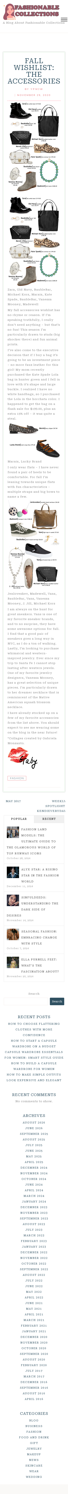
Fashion (17, 778)
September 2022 (34, 1269)
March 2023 (34, 1235)
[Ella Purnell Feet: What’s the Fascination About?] (13, 962)
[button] (64, 20)
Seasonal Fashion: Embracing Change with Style (39, 937)
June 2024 (34, 1184)
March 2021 (34, 1320)
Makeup (34, 1454)
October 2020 (34, 1348)
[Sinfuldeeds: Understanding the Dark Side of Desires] (13, 900)
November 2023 (34, 1212)
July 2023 (34, 1229)
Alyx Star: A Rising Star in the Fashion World (40, 875)
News (34, 1459)
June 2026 (34, 1128)
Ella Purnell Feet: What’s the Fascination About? (40, 965)
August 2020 (34, 1359)
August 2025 (34, 1139)
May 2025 (34, 1156)
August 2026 (34, 1122)
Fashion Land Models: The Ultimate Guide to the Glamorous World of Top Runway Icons (31, 841)
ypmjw (37, 89)
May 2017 (13, 801)
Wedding (34, 1476)
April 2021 (34, 1314)
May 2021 (34, 1308)
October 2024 (34, 1178)
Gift (34, 1443)
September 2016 (34, 1387)
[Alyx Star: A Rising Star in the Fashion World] (13, 872)
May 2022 (34, 1291)
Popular (19, 818)
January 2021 (34, 1331)
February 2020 (34, 1365)
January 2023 (34, 1246)
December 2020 (34, 1336)
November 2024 (34, 1173)
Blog (34, 1420)
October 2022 (34, 1263)
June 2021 (34, 1303)
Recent (49, 818)
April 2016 (34, 1399)
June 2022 (34, 1286)
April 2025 (34, 1162)
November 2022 (34, 1257)
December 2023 (34, 1207)
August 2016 (34, 1393)
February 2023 (34, 1241)
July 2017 (34, 1370)
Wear (34, 1471)
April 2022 (34, 1297)
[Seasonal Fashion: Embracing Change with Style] (13, 934)
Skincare (34, 1465)
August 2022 (34, 1274)
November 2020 (34, 1342)
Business (34, 1426)
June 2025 (34, 1150)
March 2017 (34, 1376)
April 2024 (34, 1190)
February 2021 (34, 1325)
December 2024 (34, 1167)
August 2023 (34, 1224)
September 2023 (34, 1218)
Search (34, 993)
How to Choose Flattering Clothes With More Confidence (34, 1029)
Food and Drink (34, 1437)
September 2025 (34, 1133)
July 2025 (34, 1145)
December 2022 (34, 1252)
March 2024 (34, 1195)
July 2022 (34, 1280)
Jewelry (34, 1448)
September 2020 (34, 1353)
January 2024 (34, 1201)
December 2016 (34, 1382)
